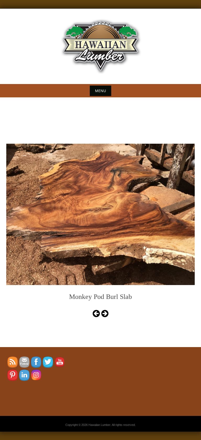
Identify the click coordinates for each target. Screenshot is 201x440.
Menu (100, 90)
